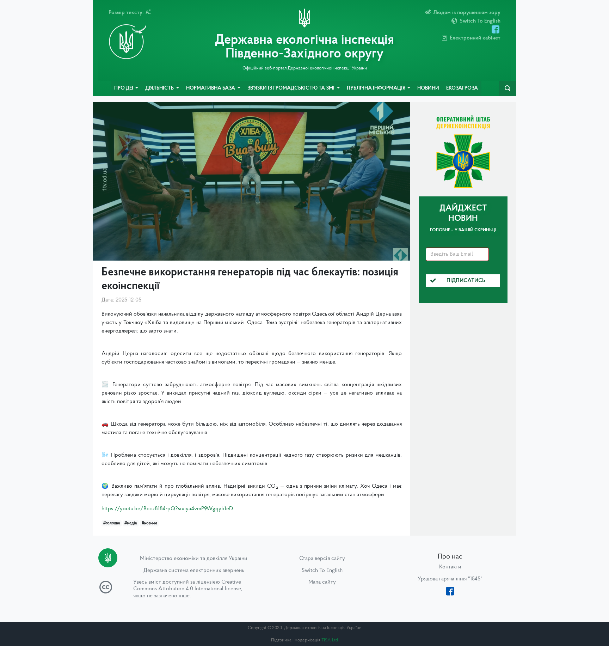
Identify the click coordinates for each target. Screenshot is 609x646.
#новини (149, 523)
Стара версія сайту (322, 558)
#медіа (130, 523)
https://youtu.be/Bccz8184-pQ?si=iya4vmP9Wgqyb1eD (167, 509)
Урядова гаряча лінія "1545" (450, 579)
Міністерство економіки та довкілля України (193, 558)
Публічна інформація (376, 88)
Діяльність (160, 88)
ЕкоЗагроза (462, 88)
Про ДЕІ (124, 88)
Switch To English (322, 570)
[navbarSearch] (507, 88)
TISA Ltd (329, 640)
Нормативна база (211, 88)
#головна (111, 523)
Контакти (450, 567)
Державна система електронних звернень (193, 570)
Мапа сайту (322, 582)
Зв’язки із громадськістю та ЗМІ (291, 88)
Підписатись (466, 281)
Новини (428, 88)
